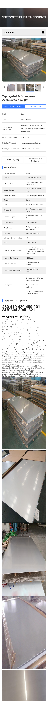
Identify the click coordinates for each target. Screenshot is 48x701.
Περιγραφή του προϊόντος (35, 160)
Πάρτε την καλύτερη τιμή (13, 106)
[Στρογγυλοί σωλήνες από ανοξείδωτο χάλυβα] (24, 60)
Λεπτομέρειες (13, 160)
